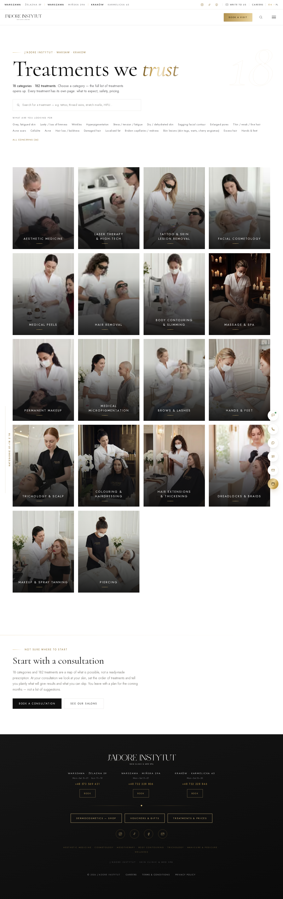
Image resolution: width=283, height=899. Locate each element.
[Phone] (273, 429)
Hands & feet (249, 131)
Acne (48, 131)
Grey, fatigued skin (24, 124)
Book (87, 793)
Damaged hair (92, 131)
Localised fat (112, 131)
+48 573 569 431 (87, 784)
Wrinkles (77, 124)
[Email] (162, 834)
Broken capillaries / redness (141, 131)
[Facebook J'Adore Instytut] (216, 4)
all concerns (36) (26, 139)
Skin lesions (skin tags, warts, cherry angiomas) (191, 131)
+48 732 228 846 (194, 784)
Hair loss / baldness (67, 131)
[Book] (273, 483)
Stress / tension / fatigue (128, 124)
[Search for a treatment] (260, 17)
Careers (257, 4)
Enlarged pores (219, 124)
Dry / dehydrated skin (160, 124)
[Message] (273, 456)
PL (277, 4)
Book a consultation (37, 703)
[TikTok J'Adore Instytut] (209, 4)
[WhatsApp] (273, 442)
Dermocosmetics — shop (96, 818)
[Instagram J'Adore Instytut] (202, 4)
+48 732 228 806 (140, 784)
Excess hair (230, 131)
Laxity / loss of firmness (53, 124)
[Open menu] (273, 17)
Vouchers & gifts (144, 818)
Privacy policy (185, 874)
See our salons (83, 703)
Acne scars (19, 131)
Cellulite (35, 131)
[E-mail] (273, 470)
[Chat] (273, 415)
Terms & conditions (156, 874)
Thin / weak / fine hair (246, 124)
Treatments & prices (190, 818)
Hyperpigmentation (97, 124)
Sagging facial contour (192, 124)
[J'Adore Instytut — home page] (23, 17)
